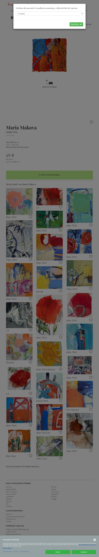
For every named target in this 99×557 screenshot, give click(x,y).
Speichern (75, 24)
